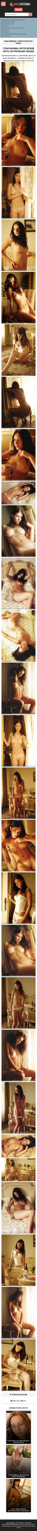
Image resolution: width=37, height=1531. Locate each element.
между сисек (5, 30)
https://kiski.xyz (5, 36)
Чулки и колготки (19, 1394)
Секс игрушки (5, 32)
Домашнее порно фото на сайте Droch (12, 28)
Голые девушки (10, 1523)
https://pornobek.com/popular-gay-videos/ (13, 34)
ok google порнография (8, 22)
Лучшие (18, 9)
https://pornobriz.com (7, 24)
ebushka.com (5, 26)
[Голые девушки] (20, 5)
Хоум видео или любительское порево (13, 20)
